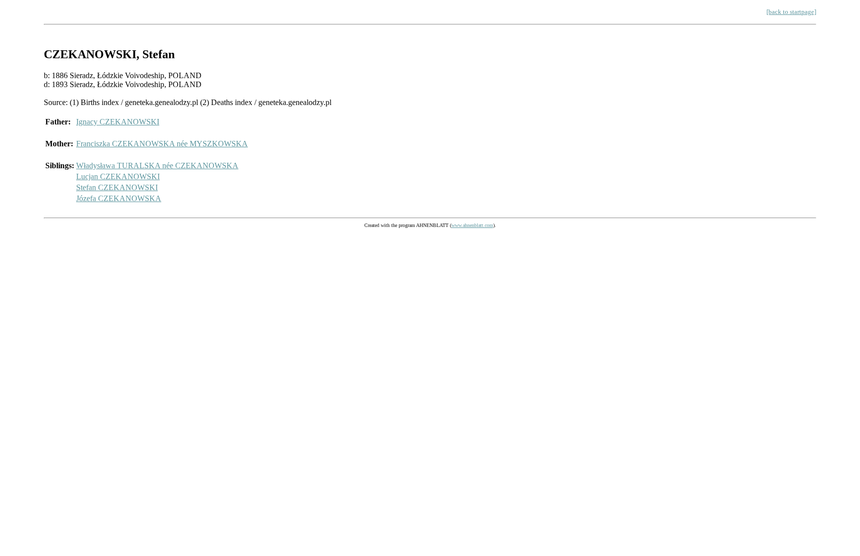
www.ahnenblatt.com (472, 225)
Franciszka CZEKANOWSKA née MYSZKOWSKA (162, 143)
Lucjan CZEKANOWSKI (118, 176)
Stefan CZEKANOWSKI (117, 187)
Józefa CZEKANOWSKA (118, 198)
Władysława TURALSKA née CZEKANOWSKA (157, 165)
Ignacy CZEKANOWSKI (117, 121)
